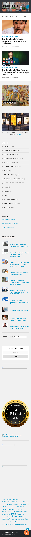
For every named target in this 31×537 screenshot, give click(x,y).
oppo (19, 514)
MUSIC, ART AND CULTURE (10, 36)
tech (16, 521)
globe (24, 504)
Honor (13, 507)
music (14, 514)
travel (25, 524)
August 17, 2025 (6, 46)
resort (21, 516)
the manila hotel (18, 524)
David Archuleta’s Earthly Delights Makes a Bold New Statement (14, 41)
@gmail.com (18, 134)
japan (13, 511)
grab (28, 504)
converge (15, 499)
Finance (26, 502)
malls (22, 511)
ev (18, 502)
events (21, 502)
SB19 (19, 519)
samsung (14, 519)
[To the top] (27, 529)
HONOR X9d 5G (20, 507)
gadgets (15, 504)
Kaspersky (18, 511)
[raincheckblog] (15, 6)
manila (25, 511)
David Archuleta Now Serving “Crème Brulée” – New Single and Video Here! (15, 72)
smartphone (24, 519)
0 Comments (15, 46)
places (14, 516)
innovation (17, 509)
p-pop (23, 514)
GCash (20, 504)
